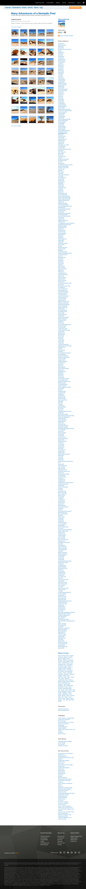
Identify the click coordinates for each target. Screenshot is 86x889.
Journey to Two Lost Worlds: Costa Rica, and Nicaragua (66, 812)
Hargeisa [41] (61, 447)
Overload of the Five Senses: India (66, 757)
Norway (66, 687)
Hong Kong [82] (61, 367)
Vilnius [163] (61, 68)
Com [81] (60, 157)
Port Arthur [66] (61, 350)
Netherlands (64, 682)
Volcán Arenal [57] (62, 593)
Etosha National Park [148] (64, 109)
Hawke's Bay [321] (62, 420)
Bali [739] (60, 390)
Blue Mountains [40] (62, 646)
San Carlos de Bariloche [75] (64, 283)
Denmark (69, 665)
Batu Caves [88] (61, 398)
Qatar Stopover (61, 772)
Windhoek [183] (61, 126)
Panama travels (61, 799)
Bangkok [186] (61, 234)
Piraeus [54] (61, 184)
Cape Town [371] (62, 136)
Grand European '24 (62, 756)
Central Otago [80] (62, 549)
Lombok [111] (61, 377)
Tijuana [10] (60, 472)
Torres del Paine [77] (63, 288)
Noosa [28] (60, 611)
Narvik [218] (61, 263)
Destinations (16, 7)
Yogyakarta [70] (61, 392)
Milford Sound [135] (62, 629)
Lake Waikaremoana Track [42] (65, 164)
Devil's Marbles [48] (62, 194)
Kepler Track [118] (62, 546)
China (59, 662)
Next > (20, 27)
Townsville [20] (61, 221)
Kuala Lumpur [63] (62, 400)
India (68, 675)
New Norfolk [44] (62, 354)
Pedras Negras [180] (63, 120)
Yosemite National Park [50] (64, 592)
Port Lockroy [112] (62, 294)
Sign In (79, 2)
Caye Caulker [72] (62, 494)
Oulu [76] (60, 76)
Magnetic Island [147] (63, 220)
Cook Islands (70, 664)
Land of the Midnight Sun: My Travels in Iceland (64, 818)
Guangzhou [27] (61, 59)
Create (42, 841)
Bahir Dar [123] (61, 468)
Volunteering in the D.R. (63, 794)
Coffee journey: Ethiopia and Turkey (66, 793)
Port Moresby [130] (62, 193)
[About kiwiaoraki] (61, 27)
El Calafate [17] (61, 287)
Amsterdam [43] (61, 572)
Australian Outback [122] (63, 615)
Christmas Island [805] (63, 204)
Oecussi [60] (61, 153)
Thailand (72, 695)
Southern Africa (61, 762)
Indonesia (60, 677)
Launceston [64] (61, 358)
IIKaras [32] (60, 134)
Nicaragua (60, 685)
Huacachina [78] (62, 576)
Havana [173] (61, 532)
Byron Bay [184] (61, 257)
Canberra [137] (61, 360)
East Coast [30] (61, 538)
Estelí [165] (60, 508)
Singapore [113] (61, 397)
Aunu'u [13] (60, 337)
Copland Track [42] (62, 548)
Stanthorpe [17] (61, 347)
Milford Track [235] (62, 552)
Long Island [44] (61, 146)
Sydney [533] (61, 648)
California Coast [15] (62, 243)
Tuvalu (63, 698)
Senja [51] (60, 264)
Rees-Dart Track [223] (63, 539)
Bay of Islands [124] (62, 643)
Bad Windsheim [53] (62, 568)
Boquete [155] (61, 517)
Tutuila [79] (60, 338)
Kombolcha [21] (61, 449)
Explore (58, 2)
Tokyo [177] (60, 410)
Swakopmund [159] (62, 132)
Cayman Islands (66, 661)
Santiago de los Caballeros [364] (65, 482)
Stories (64, 2)
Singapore (64, 692)
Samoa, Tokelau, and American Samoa (65, 784)
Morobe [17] (61, 192)
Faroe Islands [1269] (62, 89)
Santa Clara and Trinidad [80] (65, 529)
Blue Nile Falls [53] (62, 465)
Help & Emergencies (76, 836)
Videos (36, 7)
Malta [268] (60, 183)
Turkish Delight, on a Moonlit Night (66, 718)
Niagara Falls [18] (62, 139)
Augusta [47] (61, 202)
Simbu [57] (60, 189)
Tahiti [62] (60, 250)
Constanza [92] (61, 475)
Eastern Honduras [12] (63, 507)
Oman (70, 687)
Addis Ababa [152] (62, 469)
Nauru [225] (60, 100)
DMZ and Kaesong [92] (63, 368)
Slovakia (69, 692)
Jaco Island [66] (61, 156)
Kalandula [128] (61, 122)
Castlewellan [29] (62, 273)
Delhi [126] (60, 97)
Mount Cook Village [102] (64, 417)
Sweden (63, 695)
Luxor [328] (60, 176)
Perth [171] (60, 364)
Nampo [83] (60, 370)
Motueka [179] (61, 541)
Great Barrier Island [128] (64, 542)
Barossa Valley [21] (62, 318)
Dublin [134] (61, 276)
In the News (61, 838)
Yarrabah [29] (61, 219)
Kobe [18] (60, 402)
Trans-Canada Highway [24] (64, 324)
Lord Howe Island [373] (63, 344)
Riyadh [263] (61, 56)
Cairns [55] (60, 626)
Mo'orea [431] (61, 244)
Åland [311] (60, 73)
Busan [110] (60, 375)
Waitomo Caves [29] (62, 642)
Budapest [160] (61, 60)
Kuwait (72, 677)
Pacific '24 (60, 759)
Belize (68, 658)
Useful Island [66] (62, 298)
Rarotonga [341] (62, 421)
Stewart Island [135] (62, 554)
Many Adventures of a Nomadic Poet (33, 13)
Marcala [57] (61, 504)
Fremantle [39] (61, 363)
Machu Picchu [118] (62, 583)
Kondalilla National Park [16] (64, 411)
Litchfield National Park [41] (64, 213)
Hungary (60, 675)
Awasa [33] (60, 442)
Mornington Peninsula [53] (64, 381)
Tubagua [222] (61, 481)
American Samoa (65, 655)
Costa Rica (60, 665)
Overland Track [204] (63, 355)
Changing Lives (44, 843)
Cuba (65, 665)
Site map (60, 841)
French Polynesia (68, 671)
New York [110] (61, 267)
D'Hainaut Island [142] (63, 291)
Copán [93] (60, 498)
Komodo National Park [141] (64, 149)
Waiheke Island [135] (63, 562)
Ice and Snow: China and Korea (65, 753)
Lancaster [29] (61, 147)
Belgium (64, 658)
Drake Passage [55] (62, 306)
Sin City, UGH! (61, 744)
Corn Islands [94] (62, 524)
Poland (67, 689)
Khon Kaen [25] (61, 230)
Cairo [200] (60, 173)
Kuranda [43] (61, 217)
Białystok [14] (61, 65)
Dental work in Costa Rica (64, 719)
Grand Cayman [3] (62, 522)
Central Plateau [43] (62, 380)
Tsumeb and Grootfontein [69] (65, 110)
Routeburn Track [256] (63, 167)
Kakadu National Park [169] (64, 387)
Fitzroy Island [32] (62, 625)
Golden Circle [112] (62, 603)
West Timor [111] (62, 152)
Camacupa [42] (61, 116)
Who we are (61, 836)
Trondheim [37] (61, 80)
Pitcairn (62, 689)
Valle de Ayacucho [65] (63, 588)
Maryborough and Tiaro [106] (64, 345)
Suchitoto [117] (61, 501)
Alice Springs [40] (62, 616)
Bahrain (60, 658)
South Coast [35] (62, 277)
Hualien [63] (61, 240)
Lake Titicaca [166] (62, 582)
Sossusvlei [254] (62, 127)
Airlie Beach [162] (62, 227)
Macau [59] (60, 365)
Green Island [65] (62, 623)
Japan (68, 677)
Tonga (70, 697)
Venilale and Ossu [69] (63, 159)
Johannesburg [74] (62, 106)
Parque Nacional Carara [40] (64, 511)
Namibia (12, 21)
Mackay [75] (61, 229)
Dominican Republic (62, 667)
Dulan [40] (60, 236)
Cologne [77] (61, 93)
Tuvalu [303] (61, 102)
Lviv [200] (60, 63)
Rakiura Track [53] (62, 268)
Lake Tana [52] (61, 467)
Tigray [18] (60, 457)
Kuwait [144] (61, 58)
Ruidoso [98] (61, 434)
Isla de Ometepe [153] (63, 526)
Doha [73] (60, 256)
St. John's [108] (61, 327)
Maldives (60, 681)
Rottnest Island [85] (62, 203)
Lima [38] (60, 591)
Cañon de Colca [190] (63, 579)
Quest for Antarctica (62, 777)
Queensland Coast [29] (63, 619)
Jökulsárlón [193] (62, 599)
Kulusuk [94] (61, 605)
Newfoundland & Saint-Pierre (64, 779)
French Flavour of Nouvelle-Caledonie (64, 781)
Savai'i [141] (61, 341)
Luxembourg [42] (62, 565)
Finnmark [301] (61, 79)
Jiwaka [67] (60, 190)
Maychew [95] (61, 452)
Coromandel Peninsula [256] (64, 561)
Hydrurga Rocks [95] (62, 293)
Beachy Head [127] (62, 512)
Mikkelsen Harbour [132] (63, 301)
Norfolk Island (70, 685)
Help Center (71, 2)
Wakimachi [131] (62, 407)
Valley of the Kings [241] (63, 174)
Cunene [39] (61, 125)
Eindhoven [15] (61, 574)
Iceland (64, 675)
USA (64, 699)
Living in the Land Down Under (65, 787)
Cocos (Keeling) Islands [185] (65, 206)
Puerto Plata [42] (62, 477)
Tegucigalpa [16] (62, 505)
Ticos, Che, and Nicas (63, 803)
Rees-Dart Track (62, 721)
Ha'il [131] (60, 55)
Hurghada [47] (61, 182)
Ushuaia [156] (61, 308)
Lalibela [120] (61, 451)
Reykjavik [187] (61, 606)
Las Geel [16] (61, 444)
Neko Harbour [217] (62, 297)
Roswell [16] (61, 435)
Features (8, 7)
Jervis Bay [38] (61, 103)
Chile (72, 661)
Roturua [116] (61, 640)
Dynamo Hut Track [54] (63, 317)
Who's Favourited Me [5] (63, 710)
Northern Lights (61, 773)
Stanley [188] (61, 313)
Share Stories (44, 844)
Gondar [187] (61, 464)
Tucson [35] (60, 431)
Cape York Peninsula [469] (64, 216)
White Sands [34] (62, 432)
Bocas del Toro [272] (62, 514)
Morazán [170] (61, 502)
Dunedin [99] (61, 556)
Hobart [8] (60, 351)
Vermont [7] (60, 321)
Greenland (69, 672)
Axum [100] (60, 458)
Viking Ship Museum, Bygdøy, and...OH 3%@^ (65, 742)
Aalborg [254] (61, 87)
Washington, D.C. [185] (63, 145)
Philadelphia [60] (62, 320)
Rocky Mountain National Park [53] (66, 428)
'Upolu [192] (61, 343)
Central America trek (62, 796)
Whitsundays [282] (62, 226)
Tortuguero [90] (61, 534)
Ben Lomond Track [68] (63, 378)
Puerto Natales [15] (62, 290)
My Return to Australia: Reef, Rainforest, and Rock (64, 815)
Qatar (70, 689)
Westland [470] (61, 632)
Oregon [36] (60, 422)
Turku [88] (60, 75)
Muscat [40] (60, 46)
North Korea (61, 687)
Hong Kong (71, 674)
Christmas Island (65, 662)
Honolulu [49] (61, 169)
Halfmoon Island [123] (63, 303)
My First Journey (62, 804)
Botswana (65, 660)
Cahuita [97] (61, 518)
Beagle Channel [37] (63, 307)
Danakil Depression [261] (64, 454)
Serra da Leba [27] (62, 112)
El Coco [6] (60, 528)
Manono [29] (61, 336)
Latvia (62, 678)
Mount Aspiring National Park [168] (66, 415)
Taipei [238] (60, 241)
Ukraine (67, 698)
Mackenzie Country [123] (63, 628)
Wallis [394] (60, 270)
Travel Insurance (39, 2)
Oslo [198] (60, 259)
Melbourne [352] (62, 383)
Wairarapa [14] (61, 334)
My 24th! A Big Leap (62, 726)
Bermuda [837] (61, 140)
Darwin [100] (61, 388)
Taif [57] (60, 50)
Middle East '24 (61, 754)
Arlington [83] (61, 142)
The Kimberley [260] (62, 384)
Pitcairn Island (61, 770)
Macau (66, 680)
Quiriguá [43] (61, 497)
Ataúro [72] (60, 154)
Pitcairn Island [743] (62, 247)
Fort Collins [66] (61, 430)
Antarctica (60, 657)
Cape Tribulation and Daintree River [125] (66, 621)
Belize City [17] (61, 495)
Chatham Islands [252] (63, 166)
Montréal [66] (61, 323)
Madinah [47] (61, 52)
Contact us (74, 841)
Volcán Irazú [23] (62, 535)
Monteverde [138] (62, 596)
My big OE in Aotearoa (63, 801)
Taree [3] (60, 348)
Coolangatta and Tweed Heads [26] (66, 223)
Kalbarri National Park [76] (64, 199)
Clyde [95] (60, 551)
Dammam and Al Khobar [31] (64, 49)
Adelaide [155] (61, 333)
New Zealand (67, 684)
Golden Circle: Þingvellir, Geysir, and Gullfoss (66, 730)
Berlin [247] (60, 92)
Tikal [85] (60, 488)
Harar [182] (60, 448)
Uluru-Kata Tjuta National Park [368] (66, 612)
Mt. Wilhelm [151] (62, 187)
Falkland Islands (62, 670)
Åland (59, 655)
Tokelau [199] (61, 340)
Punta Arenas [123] (62, 314)
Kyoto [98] (60, 401)
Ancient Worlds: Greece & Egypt (65, 764)
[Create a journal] (75, 8)
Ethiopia (69, 668)
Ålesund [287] (61, 82)
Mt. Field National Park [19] (64, 353)
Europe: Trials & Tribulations (64, 806)
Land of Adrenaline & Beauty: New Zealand (66, 809)
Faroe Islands (69, 670)
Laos (59, 678)
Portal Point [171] (62, 300)
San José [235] (61, 536)
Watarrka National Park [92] (64, 613)
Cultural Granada (62, 728)
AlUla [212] (60, 53)
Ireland (65, 677)
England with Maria (62, 797)
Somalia (60, 694)
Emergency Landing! (63, 745)
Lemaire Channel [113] (63, 296)
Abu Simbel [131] (62, 177)
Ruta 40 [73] (61, 284)
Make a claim (74, 838)
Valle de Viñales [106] (63, 531)
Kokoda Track (61, 766)
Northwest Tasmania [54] (63, 357)
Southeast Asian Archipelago (64, 789)
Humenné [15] (61, 62)
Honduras (66, 674)
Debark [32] (60, 459)
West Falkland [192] (62, 310)
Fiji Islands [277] (62, 608)
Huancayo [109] (61, 589)
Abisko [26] (60, 261)
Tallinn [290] (61, 70)
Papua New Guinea (67, 688)
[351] (62, 133)
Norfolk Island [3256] (63, 414)
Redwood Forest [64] (63, 427)
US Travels (60, 800)
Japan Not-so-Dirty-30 (63, 790)
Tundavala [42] (61, 113)
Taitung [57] (60, 237)
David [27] (60, 515)
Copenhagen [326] (62, 90)
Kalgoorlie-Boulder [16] (63, 200)
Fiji (58, 671)
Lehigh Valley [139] (62, 328)
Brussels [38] (61, 571)
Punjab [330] (61, 99)
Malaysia (71, 680)
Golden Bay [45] (61, 418)
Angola (71, 655)
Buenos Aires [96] (62, 280)
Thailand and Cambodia (63, 760)
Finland (62, 671)
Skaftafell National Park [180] (64, 601)
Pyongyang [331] (62, 371)
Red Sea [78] (61, 180)
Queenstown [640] (62, 630)
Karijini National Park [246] (64, 209)
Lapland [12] (61, 77)
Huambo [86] (61, 117)
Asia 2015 (60, 786)
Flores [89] (60, 150)
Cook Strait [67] (61, 545)
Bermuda (60, 660)
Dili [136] (60, 162)
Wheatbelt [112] (61, 207)
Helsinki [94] (61, 72)
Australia (70, 657)
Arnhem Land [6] (62, 385)
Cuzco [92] (60, 586)
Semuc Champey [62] (63, 487)
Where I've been (63, 653)
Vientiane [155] (61, 231)
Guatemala (60, 674)
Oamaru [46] (61, 558)
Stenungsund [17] (62, 85)
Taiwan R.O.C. (61, 769)
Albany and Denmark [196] (64, 197)
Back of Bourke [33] (62, 251)
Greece (64, 672)
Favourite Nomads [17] (63, 709)
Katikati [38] (60, 412)
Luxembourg (61, 680)
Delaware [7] (61, 143)
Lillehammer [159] (62, 83)
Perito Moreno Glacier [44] (64, 286)
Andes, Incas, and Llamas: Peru (65, 807)
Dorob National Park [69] (63, 130)
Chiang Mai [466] (62, 233)
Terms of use (61, 843)
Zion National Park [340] (63, 474)
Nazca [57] (60, 578)
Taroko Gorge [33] (62, 239)
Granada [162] (61, 595)
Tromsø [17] (60, 260)
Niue (65, 685)
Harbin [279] (61, 43)
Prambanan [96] (61, 391)
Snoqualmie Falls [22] (63, 425)
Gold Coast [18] (61, 609)
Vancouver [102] (62, 424)
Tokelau (66, 697)
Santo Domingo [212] (63, 484)
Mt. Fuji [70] (60, 408)
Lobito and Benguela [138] (64, 119)
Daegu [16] (60, 374)
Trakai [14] (60, 66)
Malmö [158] (61, 86)
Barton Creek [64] (62, 492)
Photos (24, 7)
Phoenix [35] (61, 172)
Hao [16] (60, 246)
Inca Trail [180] (61, 585)
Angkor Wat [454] (62, 105)
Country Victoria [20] (62, 254)
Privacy (60, 844)
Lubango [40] (61, 115)
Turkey (59, 698)
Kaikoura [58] (61, 636)
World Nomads (9, 2)
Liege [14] (60, 569)
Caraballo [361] (61, 479)
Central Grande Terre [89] (64, 330)
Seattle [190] (61, 521)
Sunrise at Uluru (62, 733)
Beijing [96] (60, 373)
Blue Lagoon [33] (62, 598)
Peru (59, 689)
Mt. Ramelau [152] (62, 160)
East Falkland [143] (62, 311)
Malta (64, 681)
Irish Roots (60, 774)
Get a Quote (43, 838)
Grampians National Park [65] (65, 253)
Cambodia (70, 660)
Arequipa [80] (61, 581)
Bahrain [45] (61, 48)
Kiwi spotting (61, 725)
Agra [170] (60, 96)
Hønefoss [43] (61, 266)
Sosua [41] (60, 478)
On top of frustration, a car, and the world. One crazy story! (66, 723)
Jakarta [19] (60, 394)
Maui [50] (60, 170)
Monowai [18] (61, 163)
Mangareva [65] (61, 249)
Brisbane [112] (61, 618)
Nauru (59, 682)
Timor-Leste (61, 697)
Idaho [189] (60, 519)
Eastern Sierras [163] (63, 438)
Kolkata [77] (60, 95)
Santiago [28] (61, 316)
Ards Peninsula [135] (63, 274)
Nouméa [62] (61, 331)
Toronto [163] (61, 137)
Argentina (65, 657)
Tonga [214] (60, 564)
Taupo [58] (60, 639)
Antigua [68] (61, 485)
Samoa (69, 691)
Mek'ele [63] (61, 455)
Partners (60, 839)
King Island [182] (62, 45)
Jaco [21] (60, 509)
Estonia (64, 668)
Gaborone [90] (61, 107)
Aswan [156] (61, 179)
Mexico (68, 681)
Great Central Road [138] (64, 196)
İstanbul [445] (61, 440)
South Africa (65, 694)
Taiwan (67, 695)
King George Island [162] (63, 304)
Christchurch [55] (62, 635)
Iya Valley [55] (61, 405)
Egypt (69, 667)
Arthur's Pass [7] (61, 633)
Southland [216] (61, 555)
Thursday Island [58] (62, 214)
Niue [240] (60, 544)
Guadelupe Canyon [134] (64, 471)
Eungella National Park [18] (64, 224)
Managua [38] (61, 525)
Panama (60, 688)
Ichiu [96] (60, 404)
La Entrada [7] (61, 499)
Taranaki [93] (61, 559)
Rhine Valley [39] (62, 566)
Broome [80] (61, 211)
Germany (60, 672)
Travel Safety (50, 2)
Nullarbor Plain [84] (62, 361)
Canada (60, 661)
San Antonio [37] (62, 437)
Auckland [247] (61, 645)
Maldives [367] (61, 279)
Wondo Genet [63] (62, 441)
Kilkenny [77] (61, 271)
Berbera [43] (61, 445)
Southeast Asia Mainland (63, 767)
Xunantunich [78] (62, 491)
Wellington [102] (62, 638)
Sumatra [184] (61, 395)
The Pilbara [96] (61, 210)
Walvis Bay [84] (61, 129)
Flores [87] (60, 489)
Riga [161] (60, 69)
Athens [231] (61, 186)
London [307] (61, 575)
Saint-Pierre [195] (62, 326)
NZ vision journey (62, 792)
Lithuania (67, 678)
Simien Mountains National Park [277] (65, 462)
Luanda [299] (61, 123)
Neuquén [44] (61, 281)
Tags (41, 7)
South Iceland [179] (62, 602)
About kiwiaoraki (63, 19)
